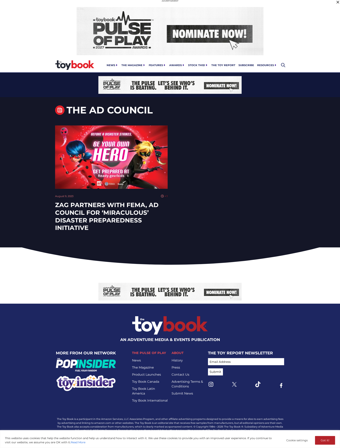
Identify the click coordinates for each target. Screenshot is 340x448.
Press (176, 367)
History (177, 360)
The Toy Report (223, 65)
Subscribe (246, 65)
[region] (170, 439)
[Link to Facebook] (281, 385)
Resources (265, 65)
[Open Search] (283, 65)
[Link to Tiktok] (258, 384)
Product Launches (146, 374)
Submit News (182, 393)
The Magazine (131, 65)
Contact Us (180, 374)
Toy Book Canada (145, 381)
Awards (175, 65)
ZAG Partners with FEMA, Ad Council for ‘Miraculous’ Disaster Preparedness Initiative (107, 216)
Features (156, 65)
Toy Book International (150, 400)
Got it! (325, 440)
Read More (78, 442)
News (111, 65)
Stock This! (196, 65)
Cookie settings (297, 440)
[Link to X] (234, 384)
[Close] (337, 2)
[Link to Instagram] (211, 384)
